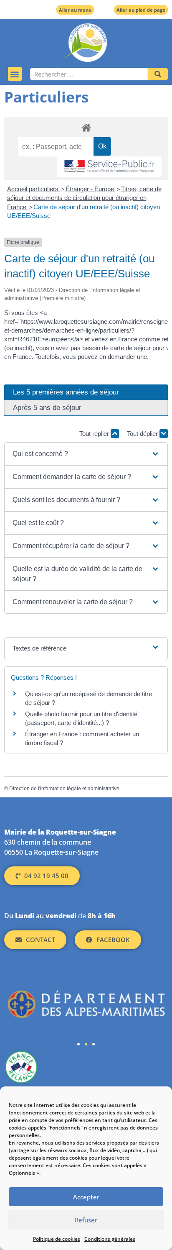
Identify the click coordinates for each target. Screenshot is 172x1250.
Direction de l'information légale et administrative (64, 788)
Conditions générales (109, 1238)
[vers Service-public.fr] (109, 166)
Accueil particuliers (33, 188)
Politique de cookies (56, 1238)
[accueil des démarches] (86, 127)
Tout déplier (143, 433)
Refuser (86, 1220)
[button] (15, 74)
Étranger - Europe (91, 188)
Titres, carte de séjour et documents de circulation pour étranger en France (84, 197)
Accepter (86, 1197)
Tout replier (95, 433)
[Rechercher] (158, 74)
